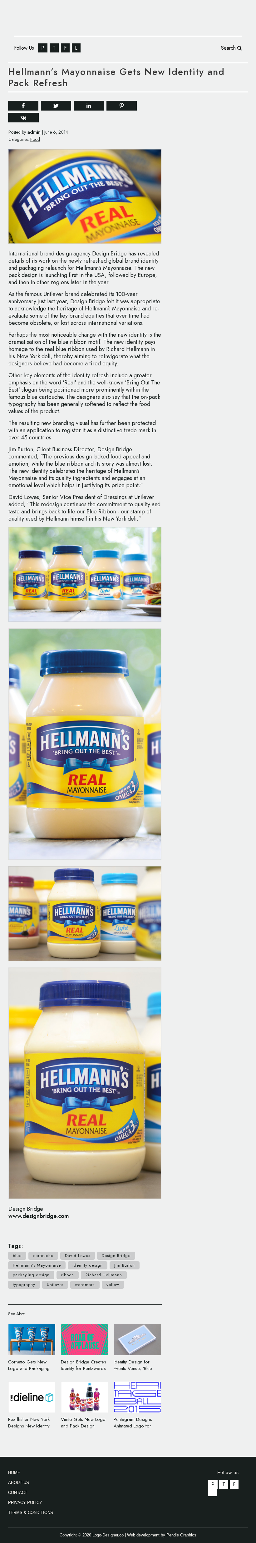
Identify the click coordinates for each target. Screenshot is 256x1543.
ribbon (67, 1275)
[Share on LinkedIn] (89, 105)
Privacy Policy (25, 1502)
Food (35, 139)
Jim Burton (124, 1265)
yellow (112, 1285)
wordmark (85, 1285)
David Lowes (77, 1256)
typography (24, 1285)
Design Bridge (116, 1256)
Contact (17, 1492)
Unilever (55, 1285)
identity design (87, 1265)
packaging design (31, 1275)
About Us (18, 1482)
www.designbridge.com (38, 1216)
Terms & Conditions (30, 1512)
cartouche (43, 1256)
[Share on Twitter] (56, 105)
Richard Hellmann (104, 1275)
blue (17, 1256)
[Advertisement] (215, 137)
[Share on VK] (23, 117)
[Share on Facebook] (23, 105)
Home (14, 1472)
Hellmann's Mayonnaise (37, 1265)
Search (229, 48)
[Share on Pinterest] (121, 105)
